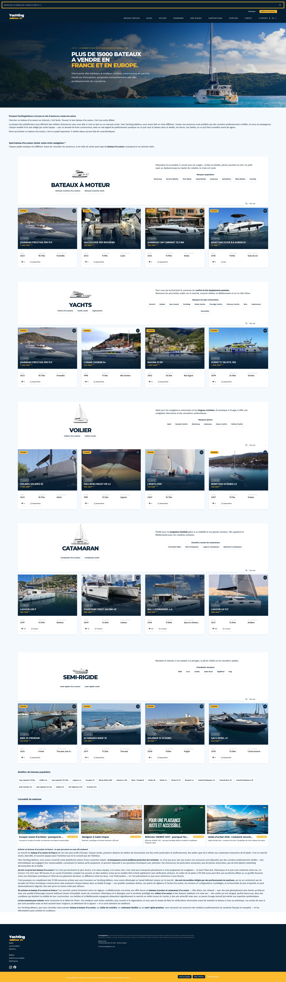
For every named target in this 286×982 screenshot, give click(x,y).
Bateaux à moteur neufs (94, 191)
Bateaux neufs (102, 941)
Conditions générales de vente (107, 943)
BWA (180, 672)
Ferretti (152, 304)
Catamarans (178, 18)
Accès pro (251, 11)
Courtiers (233, 18)
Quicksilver (226, 179)
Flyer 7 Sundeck (137, 780)
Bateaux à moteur (132, 18)
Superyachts (97, 311)
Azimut (162, 304)
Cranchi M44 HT (225, 780)
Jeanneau (214, 179)
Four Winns (187, 179)
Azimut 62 (60, 787)
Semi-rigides (196, 18)
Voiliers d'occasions (72, 436)
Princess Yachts (233, 304)
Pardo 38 (151, 780)
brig (230, 672)
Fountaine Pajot (174, 547)
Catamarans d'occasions (70, 558)
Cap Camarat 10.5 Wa (60, 780)
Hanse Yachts (221, 424)
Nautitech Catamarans (233, 547)
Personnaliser (213, 977)
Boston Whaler (172, 179)
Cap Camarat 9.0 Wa (27, 780)
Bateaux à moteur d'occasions (68, 191)
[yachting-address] (16, 16)
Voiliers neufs (90, 436)
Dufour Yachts (237, 424)
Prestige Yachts (216, 304)
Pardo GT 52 (176, 780)
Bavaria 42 (189, 780)
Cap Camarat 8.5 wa (44, 787)
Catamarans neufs (92, 558)
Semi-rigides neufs (92, 687)
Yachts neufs (82, 311)
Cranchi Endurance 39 (244, 780)
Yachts (149, 18)
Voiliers (162, 18)
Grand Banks (201, 179)
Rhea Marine (240, 179)
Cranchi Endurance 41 (206, 780)
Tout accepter (184, 977)
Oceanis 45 (90, 780)
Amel (169, 424)
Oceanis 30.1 (92, 787)
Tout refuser (199, 977)
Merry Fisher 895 (105, 780)
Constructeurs (215, 18)
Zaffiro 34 (43, 780)
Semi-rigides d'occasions (70, 687)
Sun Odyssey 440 (75, 787)
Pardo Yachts (200, 304)
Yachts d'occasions (65, 311)
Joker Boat (208, 672)
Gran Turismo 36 (25, 787)
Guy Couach (174, 304)
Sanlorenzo (256, 304)
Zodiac (197, 672)
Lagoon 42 (77, 780)
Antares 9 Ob (122, 780)
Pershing (186, 304)
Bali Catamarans (192, 547)
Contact (248, 18)
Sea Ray (253, 179)
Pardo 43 (163, 780)
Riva (245, 304)
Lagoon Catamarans (211, 547)
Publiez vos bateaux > (268, 11)
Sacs (188, 672)
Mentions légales (122, 943)
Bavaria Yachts (182, 424)
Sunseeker (205, 311)
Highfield (220, 672)
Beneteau (158, 179)
